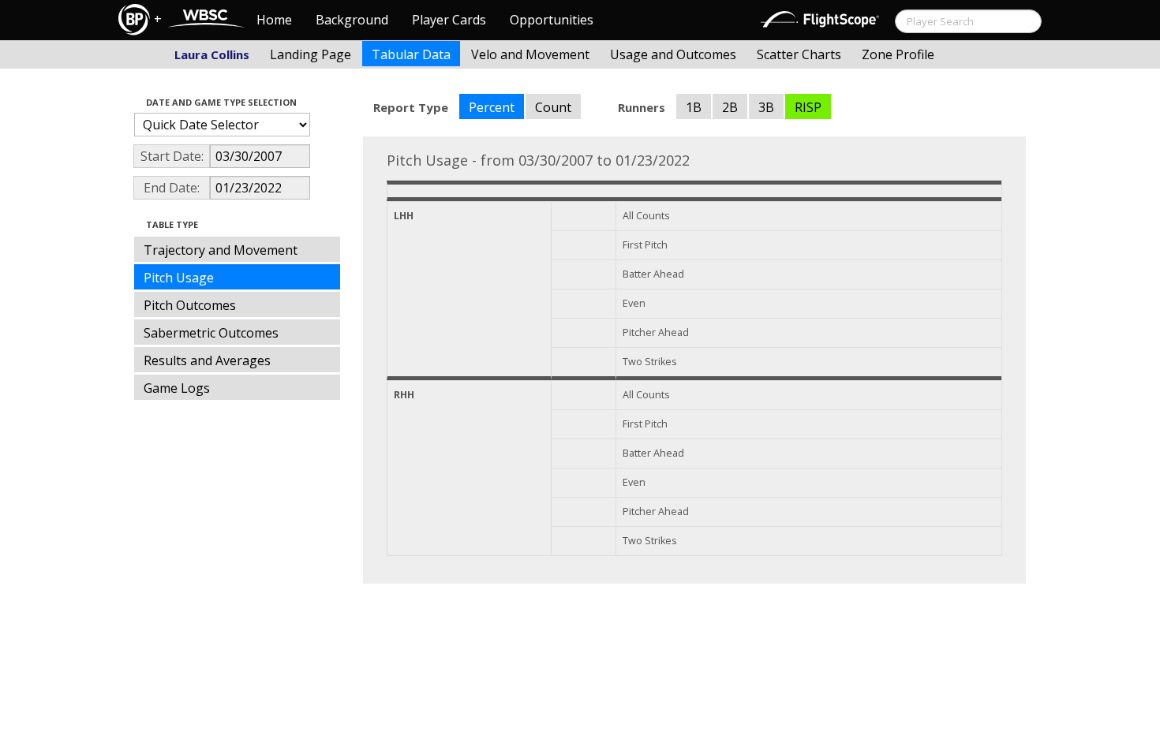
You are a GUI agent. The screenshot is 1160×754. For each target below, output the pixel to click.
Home (274, 19)
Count (553, 107)
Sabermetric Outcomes (211, 333)
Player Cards (449, 19)
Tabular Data (411, 54)
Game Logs (177, 388)
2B (730, 107)
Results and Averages (207, 360)
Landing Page (310, 54)
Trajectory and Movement (220, 250)
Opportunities (551, 19)
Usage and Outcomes (673, 54)
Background (352, 19)
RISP (808, 107)
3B (766, 107)
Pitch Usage (179, 277)
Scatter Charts (799, 54)
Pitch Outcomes (190, 305)
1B (694, 107)
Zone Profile (898, 54)
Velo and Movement (530, 54)
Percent (492, 107)
